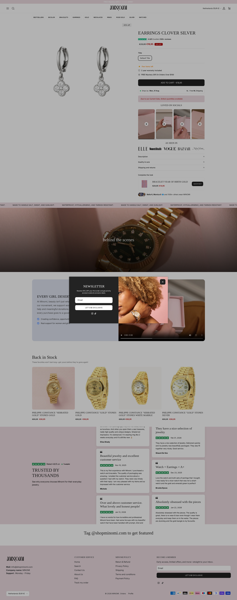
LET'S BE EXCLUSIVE (93, 308)
